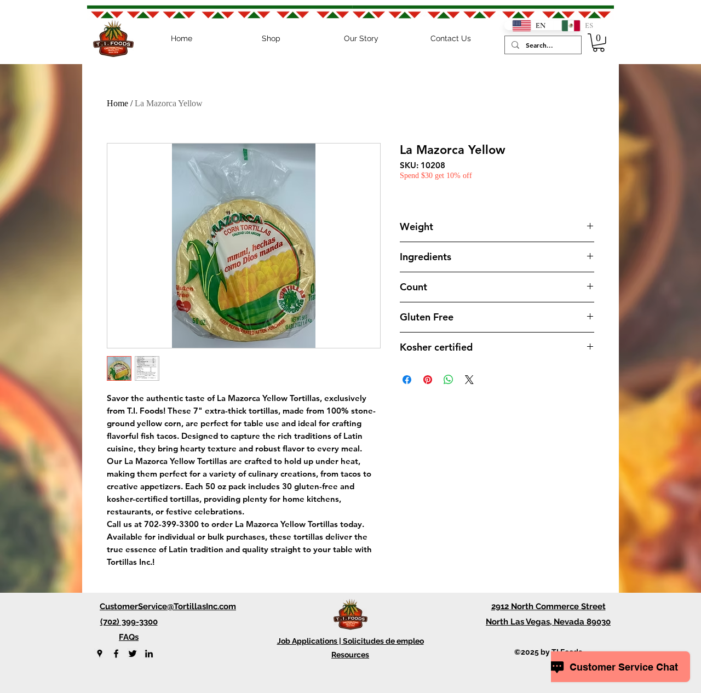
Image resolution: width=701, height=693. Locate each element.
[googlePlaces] (99, 653)
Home (117, 103)
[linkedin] (148, 653)
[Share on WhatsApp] (448, 379)
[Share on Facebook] (406, 379)
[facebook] (116, 653)
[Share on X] (469, 379)
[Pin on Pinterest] (427, 379)
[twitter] (132, 653)
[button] (599, 42)
